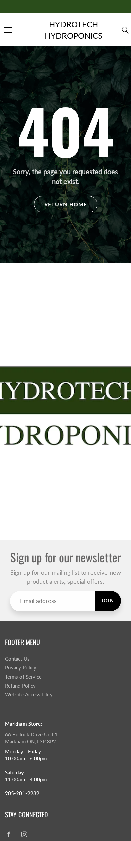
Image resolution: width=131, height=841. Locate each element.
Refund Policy (20, 686)
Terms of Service (23, 677)
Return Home (65, 204)
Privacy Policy (20, 668)
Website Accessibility (29, 694)
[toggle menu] (8, 30)
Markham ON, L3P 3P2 (30, 741)
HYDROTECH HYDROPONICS (73, 29)
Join (107, 600)
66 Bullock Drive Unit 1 (31, 734)
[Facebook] (8, 834)
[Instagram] (24, 834)
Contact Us (17, 659)
